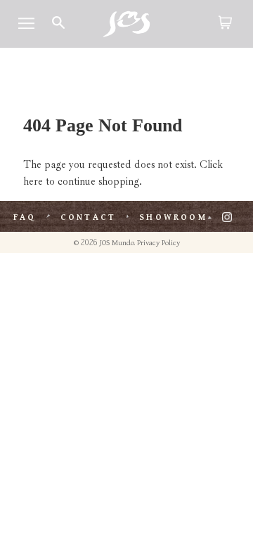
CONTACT (88, 217)
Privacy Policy (158, 243)
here (33, 181)
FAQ (25, 217)
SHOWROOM (173, 217)
